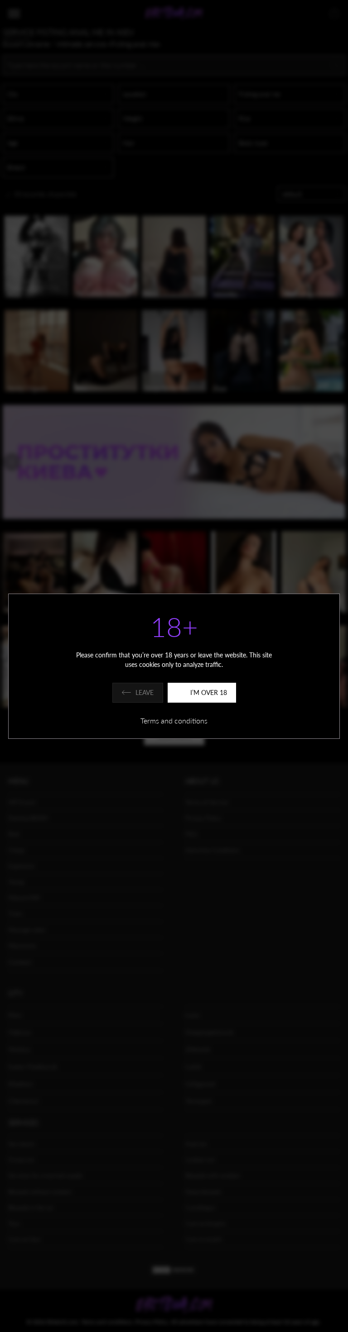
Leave (144, 692)
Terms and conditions (174, 720)
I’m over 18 (208, 692)
